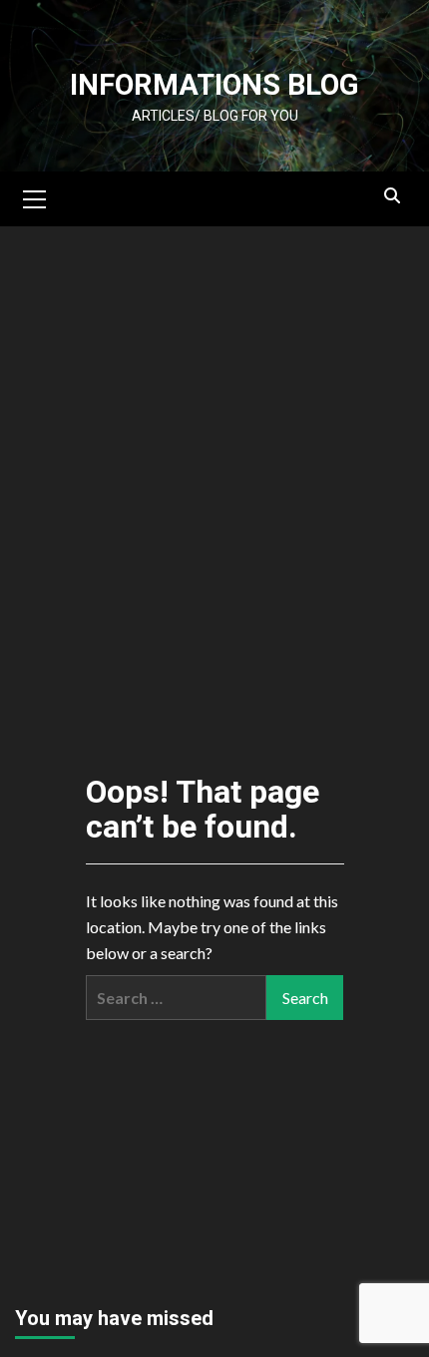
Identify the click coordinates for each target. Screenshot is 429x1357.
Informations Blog (214, 85)
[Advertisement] (214, 349)
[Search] (391, 196)
